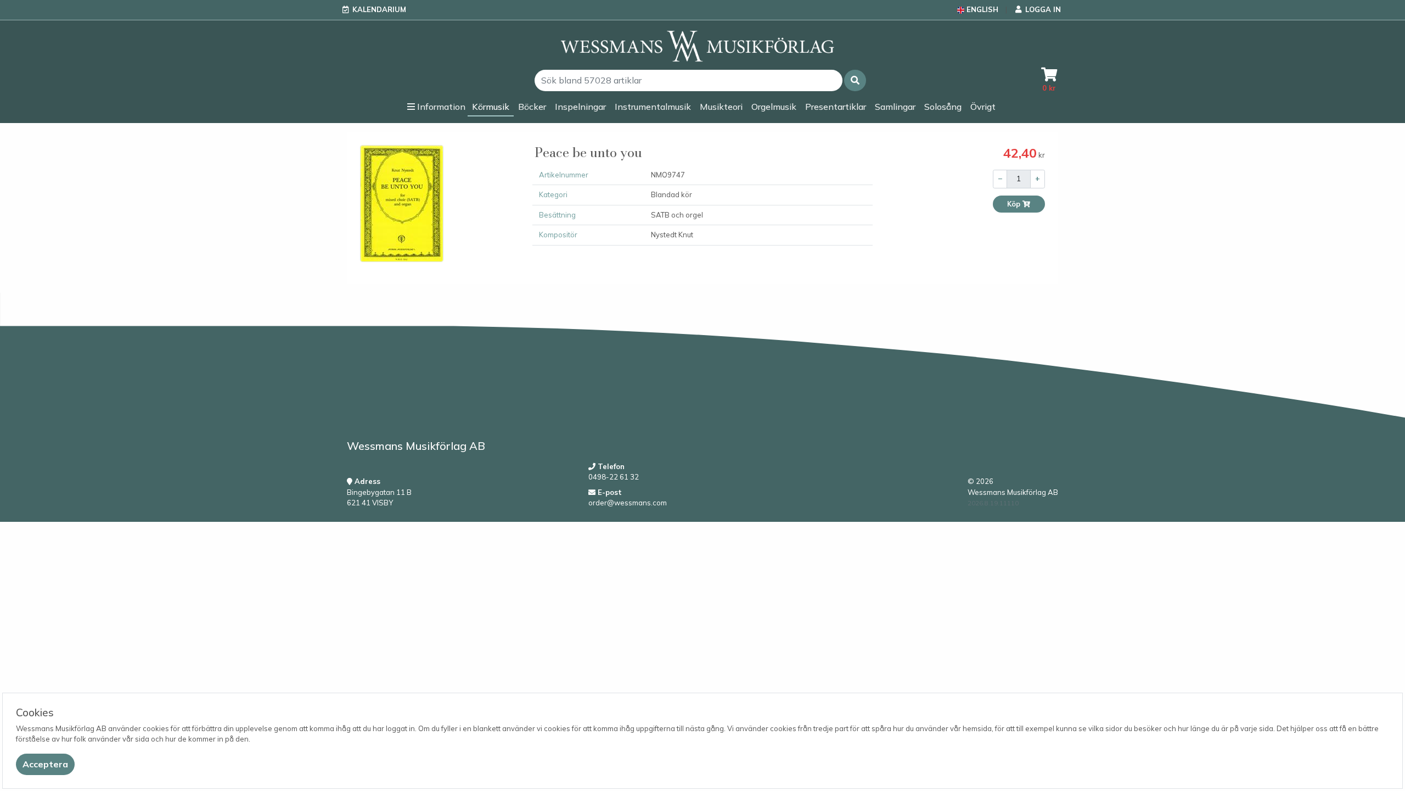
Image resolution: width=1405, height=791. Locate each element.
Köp (1014, 204)
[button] (855, 80)
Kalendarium (379, 9)
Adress (366, 481)
